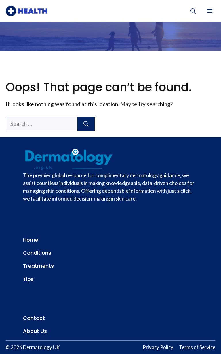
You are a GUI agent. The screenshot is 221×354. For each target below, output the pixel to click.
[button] (193, 11)
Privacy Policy (158, 347)
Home (30, 240)
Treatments (38, 265)
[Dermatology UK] (26, 11)
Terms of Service (197, 347)
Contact (34, 318)
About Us (35, 331)
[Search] (86, 124)
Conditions (37, 252)
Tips (28, 279)
